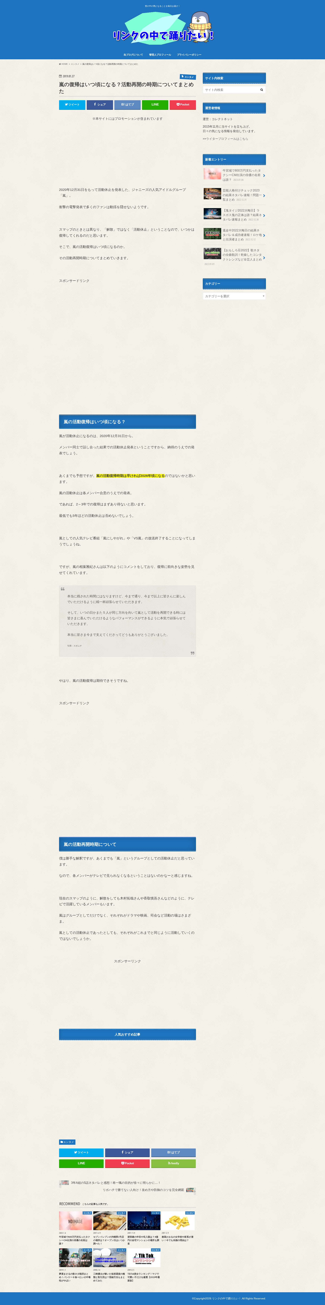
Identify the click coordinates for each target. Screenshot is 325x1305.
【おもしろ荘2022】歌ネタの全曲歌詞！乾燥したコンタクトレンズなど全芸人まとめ (233, 257)
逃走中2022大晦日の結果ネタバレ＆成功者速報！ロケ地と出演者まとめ (242, 235)
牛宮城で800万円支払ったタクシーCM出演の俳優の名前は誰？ (242, 175)
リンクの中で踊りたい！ (226, 1298)
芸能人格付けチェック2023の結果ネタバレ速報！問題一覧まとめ (242, 195)
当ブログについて (133, 54)
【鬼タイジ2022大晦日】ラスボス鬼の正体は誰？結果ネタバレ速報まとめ (242, 215)
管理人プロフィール (160, 54)
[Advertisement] (127, 154)
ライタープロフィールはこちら (227, 138)
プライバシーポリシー (189, 54)
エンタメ (68, 1142)
